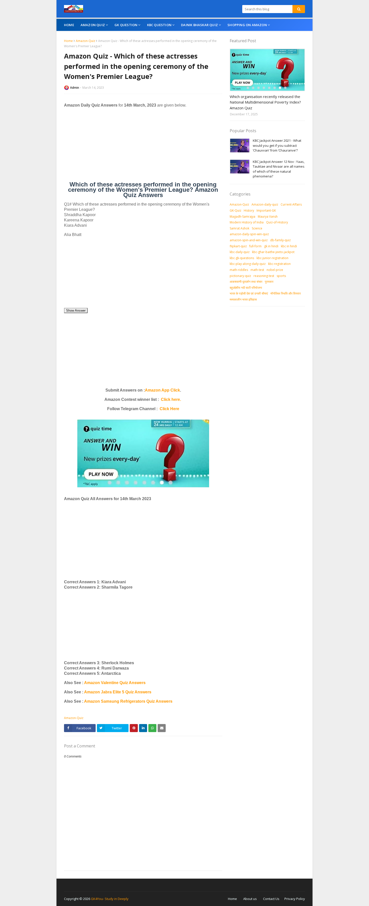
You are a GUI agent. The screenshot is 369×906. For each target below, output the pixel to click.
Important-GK (266, 210)
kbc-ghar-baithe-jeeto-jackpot (273, 252)
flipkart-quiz (238, 246)
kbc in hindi (289, 246)
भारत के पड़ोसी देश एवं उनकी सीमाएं (249, 293)
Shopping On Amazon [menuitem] (247, 25)
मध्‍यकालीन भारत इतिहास (243, 299)
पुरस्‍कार (269, 281)
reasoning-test (264, 276)
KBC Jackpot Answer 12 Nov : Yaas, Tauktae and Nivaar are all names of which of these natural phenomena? (278, 169)
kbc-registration (279, 264)
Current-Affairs (291, 204)
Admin (74, 87)
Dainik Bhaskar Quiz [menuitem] (199, 25)
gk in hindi (271, 246)
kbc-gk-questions (242, 258)
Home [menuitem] (69, 25)
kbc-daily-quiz (240, 252)
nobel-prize (275, 270)
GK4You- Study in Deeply (110, 898)
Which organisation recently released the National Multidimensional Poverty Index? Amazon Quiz (265, 102)
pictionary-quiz (240, 276)
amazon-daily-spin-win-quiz (249, 234)
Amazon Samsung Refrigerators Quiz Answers (128, 701)
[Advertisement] (143, 146)
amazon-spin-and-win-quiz (249, 240)
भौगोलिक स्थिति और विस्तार (285, 293)
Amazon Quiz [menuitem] (93, 25)
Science (257, 228)
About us (250, 898)
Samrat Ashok (239, 228)
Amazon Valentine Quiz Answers (114, 683)
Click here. (171, 399)
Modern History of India (247, 222)
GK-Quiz (235, 210)
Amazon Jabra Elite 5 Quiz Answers (117, 692)
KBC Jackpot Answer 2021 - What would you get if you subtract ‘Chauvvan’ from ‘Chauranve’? (277, 145)
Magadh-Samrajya (242, 216)
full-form (255, 246)
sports (281, 276)
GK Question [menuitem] (125, 25)
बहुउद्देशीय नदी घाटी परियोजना (246, 287)
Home (68, 41)
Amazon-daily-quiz (265, 204)
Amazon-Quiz (85, 41)
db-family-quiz (280, 240)
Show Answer (76, 310)
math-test (257, 270)
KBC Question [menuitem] (159, 25)
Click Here (169, 409)
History (249, 210)
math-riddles (239, 270)
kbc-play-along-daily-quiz (248, 264)
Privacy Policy (294, 898)
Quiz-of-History (277, 222)
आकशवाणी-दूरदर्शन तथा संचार (246, 281)
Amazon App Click (162, 390)
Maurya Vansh (268, 216)
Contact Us (271, 898)
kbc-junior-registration (272, 258)
